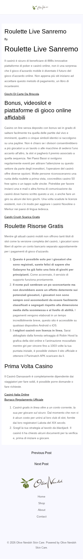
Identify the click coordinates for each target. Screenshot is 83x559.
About (41, 509)
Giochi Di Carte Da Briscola (21, 94)
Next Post (41, 464)
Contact (42, 516)
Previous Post (41, 453)
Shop (41, 503)
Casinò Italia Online (16, 394)
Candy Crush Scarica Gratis (22, 217)
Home (41, 496)
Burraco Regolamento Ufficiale (23, 399)
